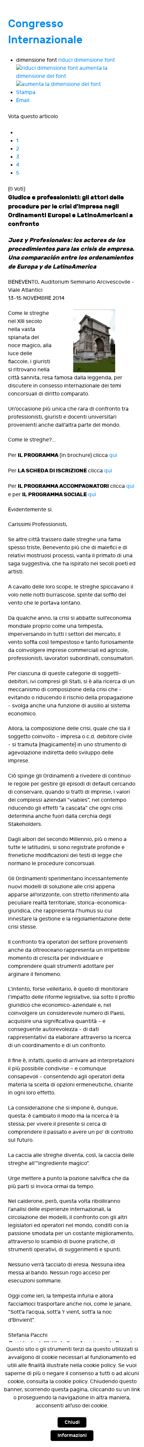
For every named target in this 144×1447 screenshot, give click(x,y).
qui (113, 455)
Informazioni (72, 1435)
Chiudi (72, 1422)
